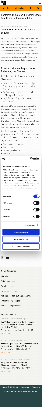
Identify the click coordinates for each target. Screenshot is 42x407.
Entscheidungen (16, 359)
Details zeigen (29, 225)
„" (9, 53)
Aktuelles (6, 8)
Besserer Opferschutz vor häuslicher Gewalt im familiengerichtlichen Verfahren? (19, 344)
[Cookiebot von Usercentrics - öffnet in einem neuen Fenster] (30, 158)
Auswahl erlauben (21, 239)
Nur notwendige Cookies (21, 246)
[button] (40, 3)
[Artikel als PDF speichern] (3, 257)
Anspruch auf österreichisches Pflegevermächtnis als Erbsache (14, 363)
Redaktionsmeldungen (19, 26)
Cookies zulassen (21, 232)
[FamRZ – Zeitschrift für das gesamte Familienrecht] (3, 3)
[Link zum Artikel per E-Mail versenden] (8, 257)
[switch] (36, 203)
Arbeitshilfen (19, 8)
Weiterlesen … (6, 334)
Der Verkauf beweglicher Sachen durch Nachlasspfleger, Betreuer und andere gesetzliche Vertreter (17, 324)
